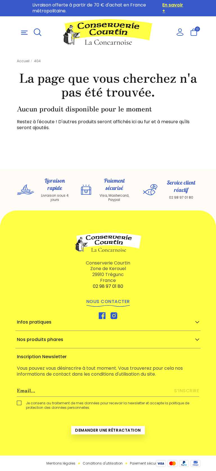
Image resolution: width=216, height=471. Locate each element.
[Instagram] (114, 315)
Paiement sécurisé (145, 463)
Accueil (23, 61)
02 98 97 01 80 (108, 286)
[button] (37, 32)
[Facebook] (102, 315)
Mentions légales (60, 463)
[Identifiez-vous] (179, 32)
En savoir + (172, 8)
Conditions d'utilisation (103, 463)
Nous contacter (108, 301)
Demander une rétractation (108, 430)
